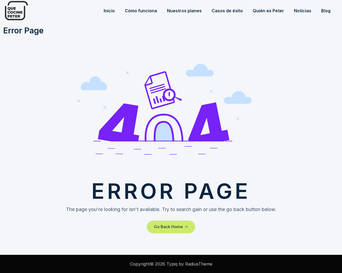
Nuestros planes (184, 10)
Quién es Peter (268, 10)
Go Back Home (168, 226)
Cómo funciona (141, 10)
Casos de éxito (227, 10)
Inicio (109, 10)
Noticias (302, 10)
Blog (326, 10)
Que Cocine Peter (30, 10)
